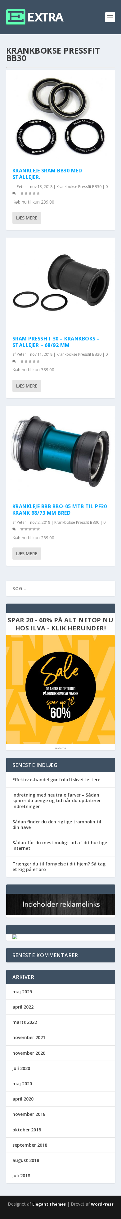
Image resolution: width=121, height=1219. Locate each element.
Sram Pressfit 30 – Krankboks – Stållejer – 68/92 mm (56, 342)
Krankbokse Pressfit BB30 (78, 186)
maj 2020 (22, 1083)
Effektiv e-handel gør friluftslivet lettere (56, 780)
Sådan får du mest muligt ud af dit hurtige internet (59, 845)
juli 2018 (21, 1175)
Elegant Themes (49, 1204)
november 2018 (28, 1114)
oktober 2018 (26, 1130)
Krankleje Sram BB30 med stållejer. (47, 174)
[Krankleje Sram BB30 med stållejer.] (60, 115)
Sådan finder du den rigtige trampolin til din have (56, 824)
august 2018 (25, 1160)
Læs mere (27, 218)
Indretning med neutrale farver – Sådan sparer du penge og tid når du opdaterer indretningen (56, 800)
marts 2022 (24, 1022)
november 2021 (28, 1037)
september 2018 (29, 1145)
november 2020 (28, 1053)
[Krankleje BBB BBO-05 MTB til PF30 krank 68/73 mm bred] (60, 451)
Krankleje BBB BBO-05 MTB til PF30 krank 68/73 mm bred (59, 509)
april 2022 (23, 1007)
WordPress (102, 1204)
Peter (21, 186)
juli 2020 (21, 1068)
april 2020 (23, 1099)
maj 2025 (22, 992)
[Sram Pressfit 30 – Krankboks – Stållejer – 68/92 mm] (60, 283)
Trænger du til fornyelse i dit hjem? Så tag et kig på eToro (58, 866)
